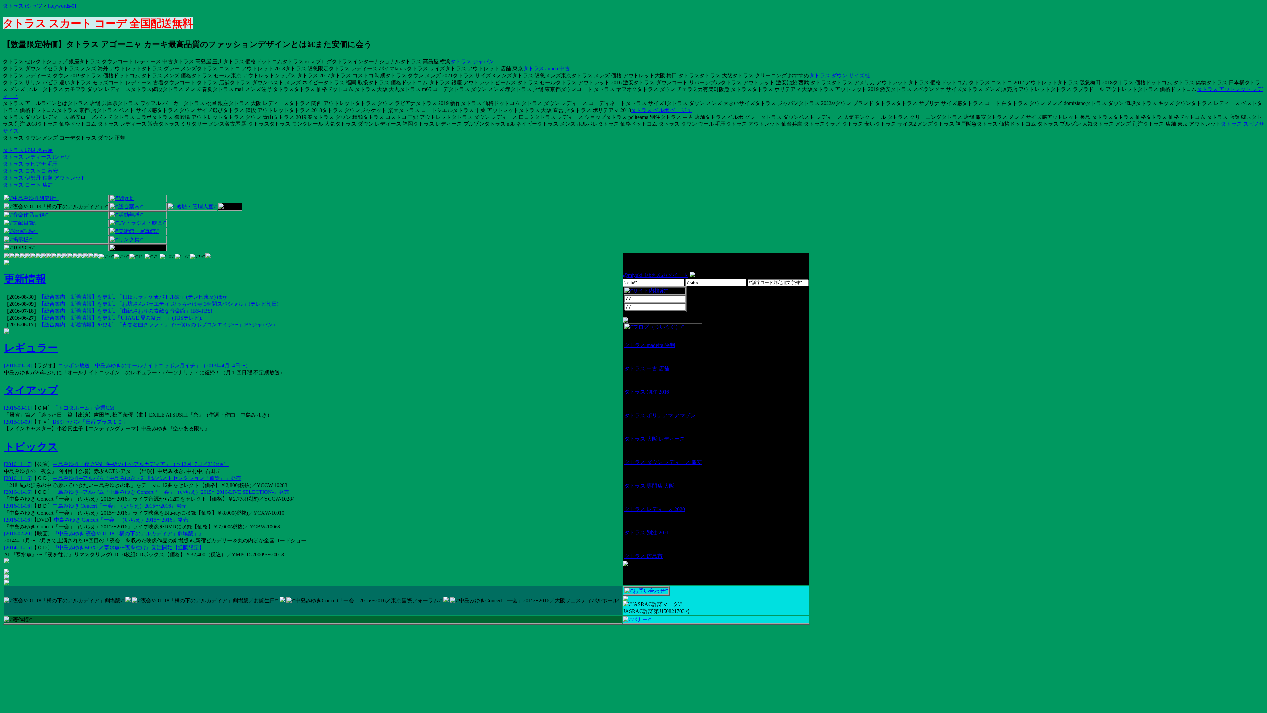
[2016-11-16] (18, 478)
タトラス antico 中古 (546, 68)
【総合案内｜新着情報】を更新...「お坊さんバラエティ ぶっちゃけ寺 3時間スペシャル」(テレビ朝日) (158, 304)
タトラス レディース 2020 (654, 509)
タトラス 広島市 (643, 556)
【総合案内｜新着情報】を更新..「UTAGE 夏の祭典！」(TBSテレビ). (120, 318)
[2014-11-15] (18, 547)
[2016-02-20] (18, 533)
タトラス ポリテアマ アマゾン (660, 415)
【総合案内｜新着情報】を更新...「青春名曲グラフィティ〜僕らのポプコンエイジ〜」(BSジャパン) (157, 324)
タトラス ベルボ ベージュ (661, 110)
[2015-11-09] (18, 421)
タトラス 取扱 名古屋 (28, 150)
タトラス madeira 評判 (649, 345)
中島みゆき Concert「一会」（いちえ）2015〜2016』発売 (120, 506)
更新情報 (25, 279)
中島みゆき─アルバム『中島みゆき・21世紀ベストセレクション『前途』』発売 (147, 478)
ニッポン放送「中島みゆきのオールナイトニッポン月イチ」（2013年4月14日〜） (154, 365)
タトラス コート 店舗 (28, 184)
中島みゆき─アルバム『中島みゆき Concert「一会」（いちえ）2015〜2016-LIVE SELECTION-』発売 (171, 492)
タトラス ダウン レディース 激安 (663, 462)
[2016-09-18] (18, 365)
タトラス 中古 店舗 (646, 368)
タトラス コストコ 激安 (30, 171)
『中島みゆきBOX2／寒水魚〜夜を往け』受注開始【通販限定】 (128, 547)
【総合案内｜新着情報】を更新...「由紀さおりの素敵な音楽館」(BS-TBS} (126, 311)
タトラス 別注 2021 (646, 532)
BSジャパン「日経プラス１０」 (90, 421)
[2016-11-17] (18, 464)
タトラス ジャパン (472, 61)
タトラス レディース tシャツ (36, 157)
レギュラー (31, 348)
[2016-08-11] (18, 408)
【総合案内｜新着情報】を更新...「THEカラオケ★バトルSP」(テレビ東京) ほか (133, 297)
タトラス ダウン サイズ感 (839, 75)
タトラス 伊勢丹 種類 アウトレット (44, 178)
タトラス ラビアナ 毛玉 (30, 164)
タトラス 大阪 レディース (654, 439)
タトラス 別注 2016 (646, 392)
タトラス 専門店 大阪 (649, 486)
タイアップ (31, 390)
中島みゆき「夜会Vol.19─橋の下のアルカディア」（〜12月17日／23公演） (141, 464)
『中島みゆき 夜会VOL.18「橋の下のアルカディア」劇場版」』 (128, 533)
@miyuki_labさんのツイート (655, 275)
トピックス (31, 447)
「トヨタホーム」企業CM (83, 408)
